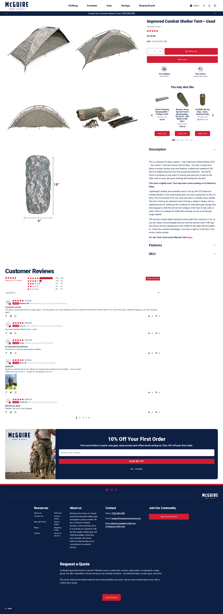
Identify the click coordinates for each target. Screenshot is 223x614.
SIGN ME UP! (136, 461)
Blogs (36, 528)
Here (190, 237)
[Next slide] (215, 13)
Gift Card (57, 513)
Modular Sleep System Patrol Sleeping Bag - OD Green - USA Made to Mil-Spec (182, 115)
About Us (38, 513)
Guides (37, 533)
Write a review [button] (153, 278)
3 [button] (82, 418)
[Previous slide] (6, 13)
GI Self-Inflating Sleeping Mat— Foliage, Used (162, 111)
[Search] (204, 6)
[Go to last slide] (152, 115)
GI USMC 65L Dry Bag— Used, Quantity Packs (202, 111)
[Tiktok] (116, 489)
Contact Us (38, 516)
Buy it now (182, 59)
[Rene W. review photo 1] (11, 381)
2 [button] (79, 418)
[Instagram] (111, 489)
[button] (152, 31)
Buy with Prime (40, 522)
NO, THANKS (137, 469)
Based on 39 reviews (13, 280)
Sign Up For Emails (169, 516)
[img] (18, 301)
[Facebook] (107, 489)
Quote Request (111, 597)
